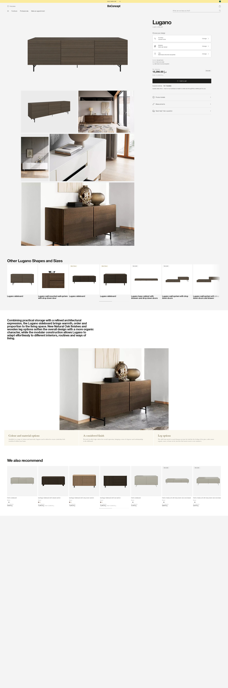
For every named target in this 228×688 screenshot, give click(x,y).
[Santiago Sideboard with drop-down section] (84, 481)
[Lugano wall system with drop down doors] (177, 279)
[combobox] (197, 11)
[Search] (220, 11)
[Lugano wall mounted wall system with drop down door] (53, 279)
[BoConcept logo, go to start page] (114, 6)
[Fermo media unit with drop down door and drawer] (177, 481)
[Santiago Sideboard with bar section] (115, 481)
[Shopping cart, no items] (220, 6)
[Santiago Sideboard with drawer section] (53, 481)
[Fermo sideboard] (22, 481)
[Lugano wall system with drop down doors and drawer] (208, 279)
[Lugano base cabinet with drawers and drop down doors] (146, 279)
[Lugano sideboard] (22, 279)
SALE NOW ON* (111, 1)
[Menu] (8, 11)
